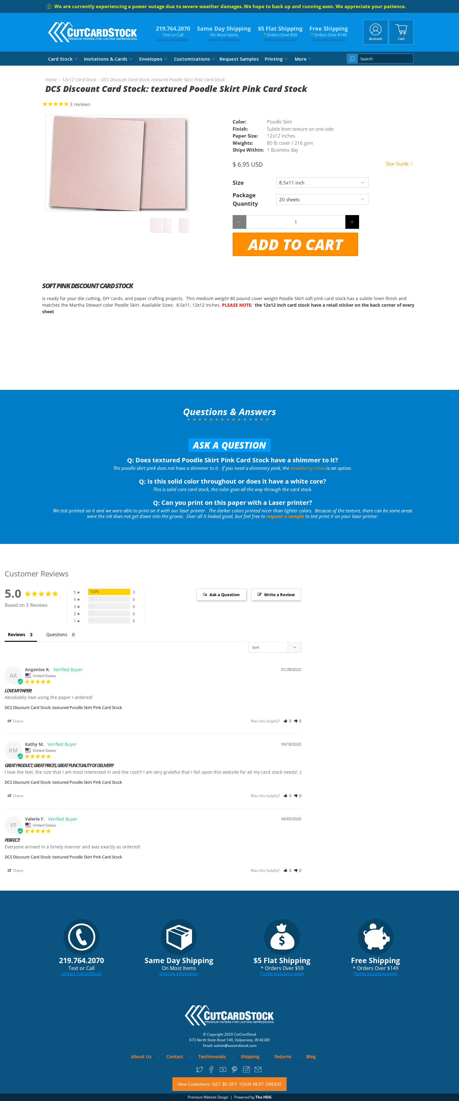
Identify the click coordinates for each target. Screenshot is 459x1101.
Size (238, 182)
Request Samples (239, 59)
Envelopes (150, 59)
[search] (380, 58)
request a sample (285, 516)
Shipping (250, 1056)
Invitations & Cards (105, 59)
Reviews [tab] (16, 634)
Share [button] (17, 721)
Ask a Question (229, 445)
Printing (274, 59)
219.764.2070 (173, 33)
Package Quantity (245, 199)
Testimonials (212, 1056)
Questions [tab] (56, 634)
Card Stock (60, 59)
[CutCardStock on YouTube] (223, 1071)
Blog (311, 1056)
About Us (141, 1056)
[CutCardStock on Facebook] (211, 1071)
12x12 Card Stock (79, 80)
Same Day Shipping (224, 33)
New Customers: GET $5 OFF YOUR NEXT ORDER (229, 1084)
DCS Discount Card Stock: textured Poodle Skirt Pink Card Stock (63, 707)
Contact (174, 1056)
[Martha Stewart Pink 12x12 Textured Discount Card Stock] (117, 163)
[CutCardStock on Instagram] (246, 1071)
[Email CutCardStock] (258, 1071)
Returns (282, 1056)
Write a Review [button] (279, 594)
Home (51, 80)
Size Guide (398, 164)
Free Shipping (328, 33)
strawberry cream (308, 468)
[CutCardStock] (93, 32)
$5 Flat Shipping (280, 33)
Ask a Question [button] (225, 594)
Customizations (192, 59)
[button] (287, 721)
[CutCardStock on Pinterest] (235, 1071)
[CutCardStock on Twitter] (200, 1071)
